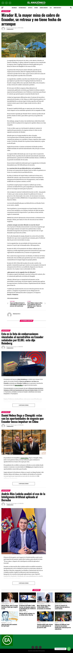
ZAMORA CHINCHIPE (44, 7)
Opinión (36, 7)
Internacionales (22, 7)
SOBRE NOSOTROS (57, 7)
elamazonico (10, 29)
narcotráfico (19, 385)
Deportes (30, 7)
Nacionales (14, 7)
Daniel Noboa (24, 458)
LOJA (51, 7)
